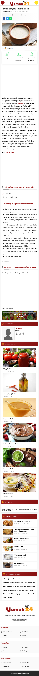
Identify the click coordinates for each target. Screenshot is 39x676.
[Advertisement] (19, 80)
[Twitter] (16, 620)
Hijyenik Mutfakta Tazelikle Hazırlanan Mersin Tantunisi (19, 590)
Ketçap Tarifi (7, 369)
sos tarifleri (10, 308)
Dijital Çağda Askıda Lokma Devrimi (13, 579)
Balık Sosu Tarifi (8, 494)
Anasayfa (5, 11)
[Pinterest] (22, 620)
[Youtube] (19, 620)
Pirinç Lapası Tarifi (20, 555)
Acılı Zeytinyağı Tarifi (9, 394)
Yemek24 (9, 48)
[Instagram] (25, 620)
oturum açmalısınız (19, 506)
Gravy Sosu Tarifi (8, 419)
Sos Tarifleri (12, 11)
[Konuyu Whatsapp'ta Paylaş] (10, 18)
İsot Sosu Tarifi (19, 563)
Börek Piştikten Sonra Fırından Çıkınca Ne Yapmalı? (24, 530)
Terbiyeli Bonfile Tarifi (21, 538)
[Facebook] (13, 620)
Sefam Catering (7, 597)
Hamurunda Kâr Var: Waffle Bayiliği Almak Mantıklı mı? (19, 583)
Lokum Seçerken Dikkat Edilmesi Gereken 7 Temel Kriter (19, 586)
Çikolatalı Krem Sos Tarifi (10, 444)
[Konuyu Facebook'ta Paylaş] (4, 18)
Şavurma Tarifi (18, 547)
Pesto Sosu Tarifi (8, 469)
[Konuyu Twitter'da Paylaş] (7, 18)
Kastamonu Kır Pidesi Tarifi (23, 521)
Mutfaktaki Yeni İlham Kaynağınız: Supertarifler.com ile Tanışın (19, 594)
